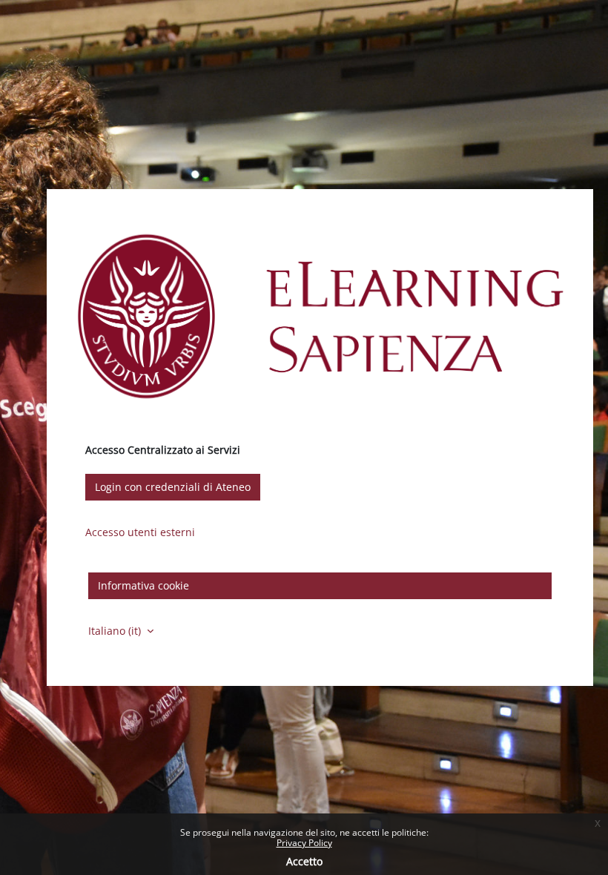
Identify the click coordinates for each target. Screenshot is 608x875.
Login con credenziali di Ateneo (173, 487)
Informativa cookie (143, 585)
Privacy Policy (304, 842)
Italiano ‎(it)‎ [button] (116, 631)
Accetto (304, 861)
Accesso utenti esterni (140, 532)
